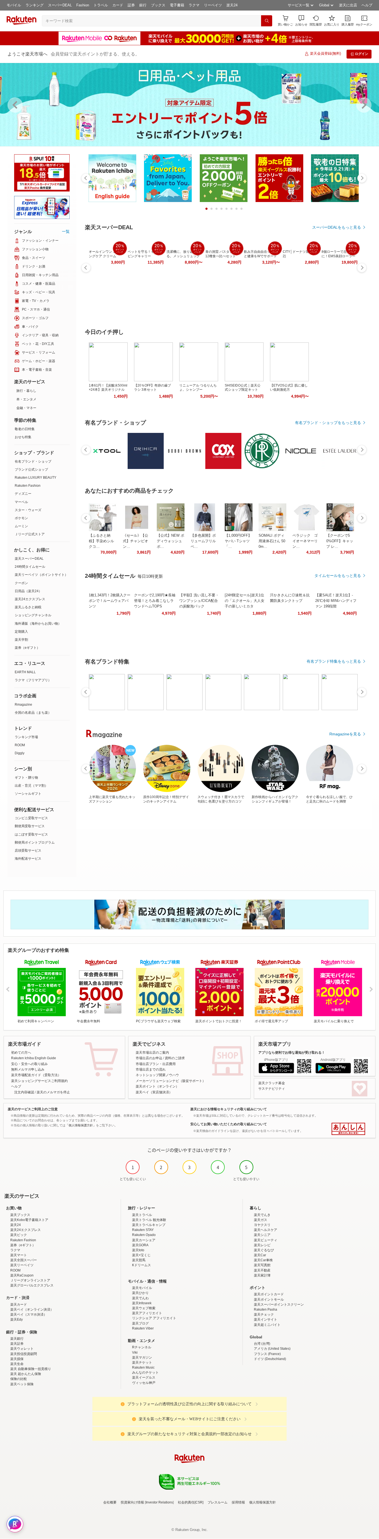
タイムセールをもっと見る (337, 575)
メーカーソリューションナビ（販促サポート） (171, 1081)
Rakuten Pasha (265, 1309)
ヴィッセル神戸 (143, 1383)
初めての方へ (21, 1052)
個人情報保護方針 (262, 1502)
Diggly (19, 753)
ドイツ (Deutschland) (270, 1359)
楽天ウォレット (22, 1349)
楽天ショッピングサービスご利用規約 (39, 1081)
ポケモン (21, 518)
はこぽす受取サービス (31, 834)
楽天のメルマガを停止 (53, 1092)
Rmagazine (23, 705)
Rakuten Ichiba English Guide (33, 1058)
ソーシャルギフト (28, 794)
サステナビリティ (271, 1089)
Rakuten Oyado (144, 1235)
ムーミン (21, 526)
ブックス (158, 5)
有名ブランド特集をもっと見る (334, 661)
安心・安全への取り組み (29, 1064)
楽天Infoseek (141, 1303)
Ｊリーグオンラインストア (30, 1280)
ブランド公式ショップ (31, 469)
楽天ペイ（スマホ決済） (28, 1314)
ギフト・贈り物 (26, 777)
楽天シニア (262, 1235)
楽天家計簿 (262, 1275)
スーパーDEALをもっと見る (336, 227)
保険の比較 (18, 1379)
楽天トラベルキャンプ (148, 1225)
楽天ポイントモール (269, 1299)
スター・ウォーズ (28, 510)
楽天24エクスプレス (30, 599)
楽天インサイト (265, 1319)
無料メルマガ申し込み (27, 1069)
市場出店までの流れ (151, 1069)
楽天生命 (17, 1364)
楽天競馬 (138, 1260)
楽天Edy (16, 1319)
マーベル (21, 502)
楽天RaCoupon (22, 1275)
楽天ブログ (140, 1323)
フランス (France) (267, 1354)
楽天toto (138, 1250)
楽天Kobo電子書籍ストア (29, 1220)
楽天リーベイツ (22, 1265)
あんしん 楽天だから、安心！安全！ (348, 1129)
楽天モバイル (142, 1288)
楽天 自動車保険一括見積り (30, 1369)
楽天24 (231, 5)
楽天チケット (142, 1362)
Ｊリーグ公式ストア (30, 534)
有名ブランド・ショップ (33, 461)
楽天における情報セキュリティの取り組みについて (228, 1109)
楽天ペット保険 (22, 1384)
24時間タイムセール (30, 567)
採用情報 (238, 1502)
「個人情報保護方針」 (80, 1125)
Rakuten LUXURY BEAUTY (35, 478)
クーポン (21, 583)
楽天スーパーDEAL (29, 559)
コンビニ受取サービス (31, 818)
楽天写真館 (262, 1265)
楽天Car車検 (263, 1260)
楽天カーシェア (143, 1240)
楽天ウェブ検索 (143, 1308)
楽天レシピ (262, 1245)
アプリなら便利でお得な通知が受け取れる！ (291, 1052)
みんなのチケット (145, 1372)
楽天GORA (140, 1245)
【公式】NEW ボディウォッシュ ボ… (170, 541)
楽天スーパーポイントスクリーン (279, 1304)
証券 (131, 5)
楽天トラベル (142, 1215)
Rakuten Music (143, 1367)
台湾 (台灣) (262, 1344)
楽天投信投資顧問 (23, 1354)
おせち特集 (23, 437)
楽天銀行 (17, 1339)
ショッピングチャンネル (33, 615)
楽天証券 (17, 1344)
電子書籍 (177, 5)
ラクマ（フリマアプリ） (33, 680)
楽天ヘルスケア (265, 1230)
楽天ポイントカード (269, 1294)
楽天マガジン (142, 1357)
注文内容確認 (24, 1092)
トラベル (101, 5)
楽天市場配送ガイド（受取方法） (36, 1075)
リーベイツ (213, 5)
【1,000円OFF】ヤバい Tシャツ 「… (238, 541)
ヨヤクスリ (262, 1225)
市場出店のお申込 (149, 1058)
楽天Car (260, 1255)
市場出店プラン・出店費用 (156, 1064)
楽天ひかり (140, 1293)
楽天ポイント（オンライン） (157, 1086)
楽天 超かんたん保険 (25, 1374)
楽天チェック (264, 1314)
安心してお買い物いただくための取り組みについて (228, 1124)
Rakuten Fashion (28, 486)
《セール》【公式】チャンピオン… (135, 541)
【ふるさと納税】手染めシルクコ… (101, 541)
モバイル (14, 5)
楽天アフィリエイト (147, 1313)
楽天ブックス (20, 1215)
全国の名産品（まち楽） (33, 713)
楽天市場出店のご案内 (152, 1052)
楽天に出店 (348, 5)
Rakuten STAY (143, 1230)
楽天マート (18, 1255)
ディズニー (23, 494)
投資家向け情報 (132, 1502)
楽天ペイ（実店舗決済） (154, 1092)
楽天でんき (262, 1215)
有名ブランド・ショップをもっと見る (328, 422)
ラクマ (194, 5)
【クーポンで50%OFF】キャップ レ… (339, 541)
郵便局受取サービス (30, 826)
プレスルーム (218, 1502)
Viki (135, 1352)
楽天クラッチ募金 (271, 1083)
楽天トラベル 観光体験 (149, 1220)
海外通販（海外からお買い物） (38, 623)
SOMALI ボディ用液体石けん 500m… (272, 541)
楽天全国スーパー (23, 1260)
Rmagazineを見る (345, 734)
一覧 (66, 231)
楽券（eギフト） (27, 648)
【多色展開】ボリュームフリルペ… (203, 541)
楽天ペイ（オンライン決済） (32, 1309)
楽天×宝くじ (141, 1255)
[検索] (266, 20)
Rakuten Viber (143, 1328)
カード (117, 5)
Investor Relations (159, 1502)
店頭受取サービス (28, 850)
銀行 (142, 5)
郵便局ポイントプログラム (35, 842)
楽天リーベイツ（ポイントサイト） (41, 575)
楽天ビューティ (265, 1240)
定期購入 (21, 632)
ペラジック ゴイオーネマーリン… (305, 541)
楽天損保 (17, 1359)
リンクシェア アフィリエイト (154, 1318)
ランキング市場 (26, 737)
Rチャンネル (141, 1347)
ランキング (35, 5)
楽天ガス (260, 1220)
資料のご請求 (175, 1058)
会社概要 (110, 1502)
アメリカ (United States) (272, 1349)
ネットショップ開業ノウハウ (157, 1075)
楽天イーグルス (143, 1377)
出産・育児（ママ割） (31, 786)
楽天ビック (18, 1235)
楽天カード (18, 1304)
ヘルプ (367, 5)
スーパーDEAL (60, 5)
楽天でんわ (140, 1298)
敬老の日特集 (25, 429)
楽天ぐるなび (264, 1250)
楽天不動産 (262, 1270)
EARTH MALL (25, 672)
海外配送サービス (28, 859)
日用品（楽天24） (28, 591)
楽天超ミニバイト (267, 1325)
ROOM (20, 745)
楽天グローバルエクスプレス (32, 1285)
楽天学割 (21, 640)
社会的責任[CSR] (190, 1502)
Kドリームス (141, 1265)
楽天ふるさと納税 (28, 607)
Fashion (82, 5)
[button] (301, 20)
